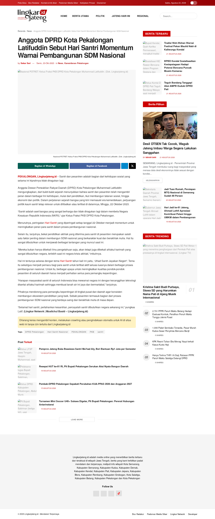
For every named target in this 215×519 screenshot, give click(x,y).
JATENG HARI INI (121, 15)
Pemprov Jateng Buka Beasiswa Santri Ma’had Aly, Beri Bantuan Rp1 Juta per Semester (87, 349)
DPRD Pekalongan (34, 331)
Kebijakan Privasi (87, 2)
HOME (64, 15)
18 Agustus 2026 (48, 353)
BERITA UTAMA (80, 15)
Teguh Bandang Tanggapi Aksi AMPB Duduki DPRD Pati (178, 86)
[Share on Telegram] (124, 166)
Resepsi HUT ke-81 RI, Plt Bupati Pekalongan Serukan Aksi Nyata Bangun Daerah (83, 366)
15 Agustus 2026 (48, 388)
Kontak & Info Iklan (49, 2)
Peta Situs (22, 2)
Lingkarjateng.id (31, 514)
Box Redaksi (33, 2)
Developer (192, 514)
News (29, 30)
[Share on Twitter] (132, 166)
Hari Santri (51, 223)
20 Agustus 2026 (173, 200)
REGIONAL (143, 15)
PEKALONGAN (79, 331)
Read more (152, 180)
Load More (77, 419)
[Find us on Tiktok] (119, 493)
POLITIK (100, 15)
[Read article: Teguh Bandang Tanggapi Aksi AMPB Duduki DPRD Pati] (152, 88)
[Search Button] (194, 16)
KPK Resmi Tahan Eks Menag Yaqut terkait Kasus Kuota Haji (173, 343)
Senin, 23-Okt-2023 (45, 63)
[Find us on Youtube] (111, 493)
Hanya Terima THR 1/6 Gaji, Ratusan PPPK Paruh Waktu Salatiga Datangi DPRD (173, 357)
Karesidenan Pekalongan (76, 63)
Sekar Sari (26, 63)
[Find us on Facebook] (96, 493)
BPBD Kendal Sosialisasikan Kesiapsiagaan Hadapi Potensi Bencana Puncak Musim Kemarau (180, 66)
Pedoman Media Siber (68, 2)
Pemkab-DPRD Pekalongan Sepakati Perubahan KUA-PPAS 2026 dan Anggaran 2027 (85, 384)
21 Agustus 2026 (167, 157)
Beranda (21, 30)
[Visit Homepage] (32, 16)
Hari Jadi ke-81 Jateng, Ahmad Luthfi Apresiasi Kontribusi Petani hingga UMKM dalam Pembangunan (179, 212)
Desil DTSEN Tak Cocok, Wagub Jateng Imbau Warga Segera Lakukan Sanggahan (169, 148)
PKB (92, 331)
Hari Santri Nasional (58, 331)
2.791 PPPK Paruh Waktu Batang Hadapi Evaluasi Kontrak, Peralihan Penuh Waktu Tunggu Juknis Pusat (172, 314)
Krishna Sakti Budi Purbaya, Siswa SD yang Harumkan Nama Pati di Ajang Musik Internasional (161, 292)
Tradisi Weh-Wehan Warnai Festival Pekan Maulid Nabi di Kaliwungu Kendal (180, 46)
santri (100, 331)
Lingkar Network (177, 514)
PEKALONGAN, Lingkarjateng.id (37, 176)
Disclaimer (101, 2)
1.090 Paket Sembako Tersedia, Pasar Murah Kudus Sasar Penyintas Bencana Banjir (174, 329)
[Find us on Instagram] (104, 493)
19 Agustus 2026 (173, 221)
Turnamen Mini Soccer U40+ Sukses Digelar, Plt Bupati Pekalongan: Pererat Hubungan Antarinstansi (86, 402)
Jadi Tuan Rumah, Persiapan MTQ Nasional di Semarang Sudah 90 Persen (179, 192)
